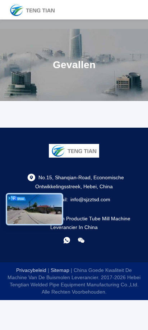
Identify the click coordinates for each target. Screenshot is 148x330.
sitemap (60, 270)
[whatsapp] (67, 240)
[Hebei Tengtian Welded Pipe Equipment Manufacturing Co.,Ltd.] (32, 10)
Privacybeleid (31, 270)
